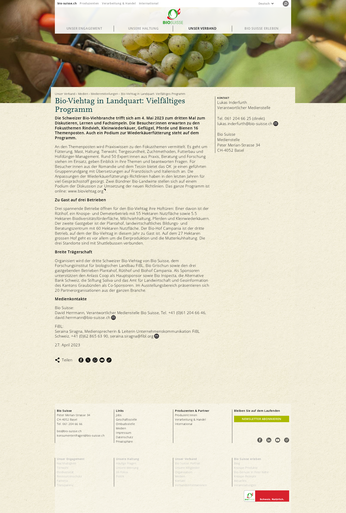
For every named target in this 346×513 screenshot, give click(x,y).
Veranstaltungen (245, 485)
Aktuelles (240, 481)
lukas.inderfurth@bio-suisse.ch (245, 123)
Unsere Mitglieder (187, 468)
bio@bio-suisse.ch (69, 431)
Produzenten (89, 3)
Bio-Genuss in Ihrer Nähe (251, 472)
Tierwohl (62, 468)
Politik (120, 476)
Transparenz (65, 485)
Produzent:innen (186, 415)
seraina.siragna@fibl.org (131, 336)
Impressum (123, 433)
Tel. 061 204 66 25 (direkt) (241, 118)
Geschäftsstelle (126, 419)
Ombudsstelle (125, 424)
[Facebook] (80, 360)
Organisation (183, 472)
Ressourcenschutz (69, 476)
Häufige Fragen (126, 463)
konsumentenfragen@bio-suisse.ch (81, 435)
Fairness (62, 481)
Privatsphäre (124, 441)
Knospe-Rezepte (245, 476)
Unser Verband (202, 28)
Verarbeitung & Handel (119, 3)
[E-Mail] (102, 360)
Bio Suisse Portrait (187, 463)
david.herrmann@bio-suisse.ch (82, 317)
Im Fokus (122, 472)
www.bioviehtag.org (86, 191)
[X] (88, 360)
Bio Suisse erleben (261, 28)
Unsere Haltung (143, 28)
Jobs (119, 415)
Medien (83, 94)
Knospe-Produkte (246, 468)
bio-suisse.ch (67, 3)
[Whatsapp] (95, 360)
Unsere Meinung (127, 468)
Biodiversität (65, 472)
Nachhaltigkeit (66, 463)
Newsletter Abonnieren (261, 419)
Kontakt (180, 481)
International (149, 3)
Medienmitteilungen (104, 94)
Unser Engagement (84, 28)
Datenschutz (124, 437)
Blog (237, 463)
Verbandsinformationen (191, 485)
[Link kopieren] (109, 360)
